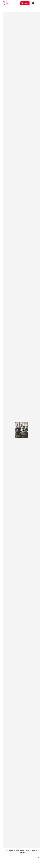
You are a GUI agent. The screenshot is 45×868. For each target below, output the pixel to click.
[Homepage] (5, 3)
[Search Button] (33, 3)
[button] (38, 857)
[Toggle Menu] (38, 3)
